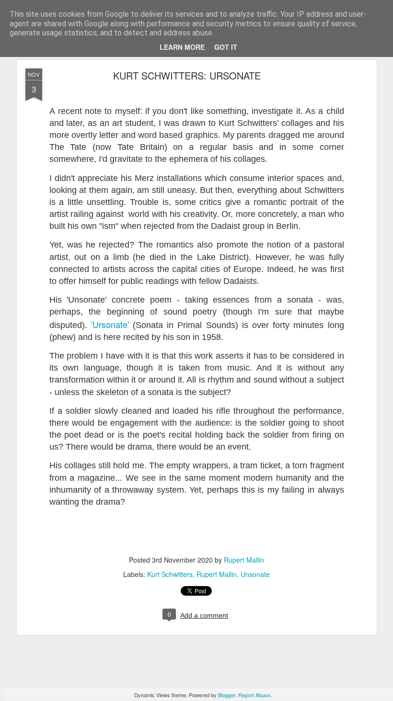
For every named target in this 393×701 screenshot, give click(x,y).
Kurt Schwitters (170, 574)
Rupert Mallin (244, 560)
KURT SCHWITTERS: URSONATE (187, 75)
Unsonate (255, 574)
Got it (225, 47)
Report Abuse (254, 695)
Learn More (182, 47)
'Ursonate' (112, 324)
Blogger (226, 695)
